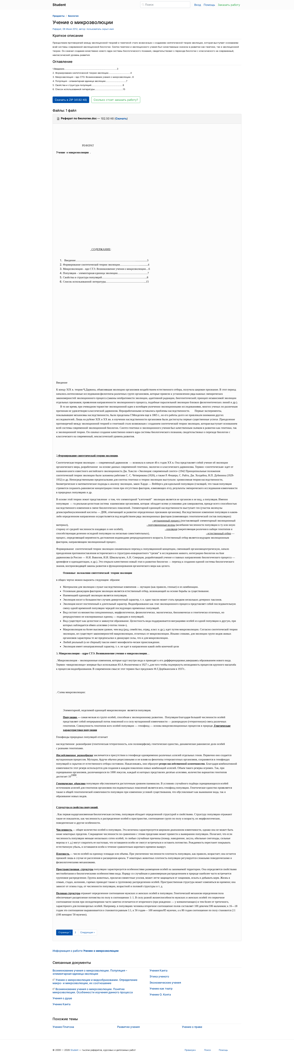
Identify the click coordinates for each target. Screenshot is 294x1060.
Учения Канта (158, 970)
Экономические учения (165, 982)
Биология (73, 16)
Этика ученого (159, 976)
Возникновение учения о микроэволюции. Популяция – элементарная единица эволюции (90, 972)
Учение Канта (61, 1004)
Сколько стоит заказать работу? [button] (116, 99)
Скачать (121, 118)
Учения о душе (62, 998)
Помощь (209, 4)
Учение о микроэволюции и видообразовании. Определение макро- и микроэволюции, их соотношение (95, 981)
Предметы (58, 16)
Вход (197, 4)
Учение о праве (192, 1027)
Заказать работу (229, 4)
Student (74, 1050)
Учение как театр (161, 988)
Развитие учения (128, 1027)
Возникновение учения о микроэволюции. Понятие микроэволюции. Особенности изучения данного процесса (93, 990)
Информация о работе (86, 950)
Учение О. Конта (160, 994)
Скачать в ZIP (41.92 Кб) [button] (71, 99)
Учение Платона (63, 1027)
